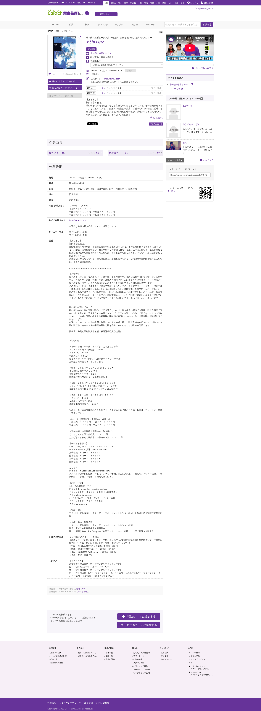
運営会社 (88, 702)
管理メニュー (105, 14)
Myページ (150, 24)
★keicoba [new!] (201, 673)
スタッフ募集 (138, 663)
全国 (106, 3)
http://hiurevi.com (112, 79)
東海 (146, 3)
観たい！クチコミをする (63, 81)
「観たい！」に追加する (141, 616)
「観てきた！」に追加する (140, 625)
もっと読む (158, 117)
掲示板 (135, 24)
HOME (55, 24)
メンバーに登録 (174, 160)
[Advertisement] (130, 688)
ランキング (103, 24)
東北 (120, 3)
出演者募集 (137, 659)
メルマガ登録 (194, 656)
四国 (164, 3)
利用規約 (51, 702)
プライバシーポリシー (70, 702)
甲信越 (133, 3)
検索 (87, 24)
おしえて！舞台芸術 (141, 653)
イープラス (175, 89)
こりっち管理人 (82, 592)
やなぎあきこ (191, 124)
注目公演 (164, 653)
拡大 (173, 191)
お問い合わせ (102, 702)
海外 (182, 3)
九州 (170, 3)
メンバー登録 (194, 653)
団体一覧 (109, 653)
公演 (71, 24)
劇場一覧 (109, 656)
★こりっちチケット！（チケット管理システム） (200, 667)
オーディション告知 (141, 669)
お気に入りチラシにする (73, 74)
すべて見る (208, 160)
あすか (187, 106)
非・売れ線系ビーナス (100, 53)
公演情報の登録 (56, 663)
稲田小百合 (80, 589)
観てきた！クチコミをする (64, 87)
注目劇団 (164, 656)
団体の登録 (110, 659)
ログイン (194, 2)
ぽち (187, 142)
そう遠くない (95, 41)
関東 (126, 3)
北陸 (140, 3)
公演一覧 (54, 659)
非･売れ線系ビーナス (180, 84)
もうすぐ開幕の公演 (58, 656)
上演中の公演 (55, 653)
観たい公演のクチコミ (87, 653)
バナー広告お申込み (205, 9)
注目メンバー (166, 659)
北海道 (113, 3)
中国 (158, 3)
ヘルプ (191, 663)
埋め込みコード (156, 124)
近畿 (152, 3)
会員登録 (208, 2)
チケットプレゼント (197, 659)
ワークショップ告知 (141, 673)
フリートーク (138, 656)
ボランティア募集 (140, 666)
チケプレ (119, 24)
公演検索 (207, 24)
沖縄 (176, 3)
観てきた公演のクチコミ (88, 656)
